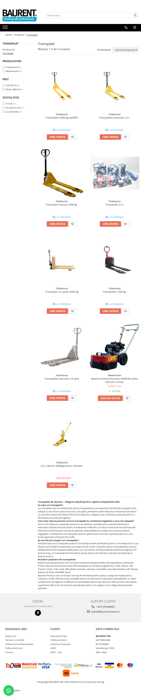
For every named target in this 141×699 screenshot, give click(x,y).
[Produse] (6, 28)
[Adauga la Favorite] (73, 137)
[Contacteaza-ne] (126, 27)
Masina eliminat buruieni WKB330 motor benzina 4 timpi (114, 380)
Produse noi (9, 49)
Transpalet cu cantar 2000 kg (61, 291)
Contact (9, 652)
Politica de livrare (14, 648)
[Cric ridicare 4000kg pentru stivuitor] (61, 434)
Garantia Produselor (60, 644)
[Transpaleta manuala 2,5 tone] (61, 347)
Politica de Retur (58, 640)
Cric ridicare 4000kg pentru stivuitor (62, 465)
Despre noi (10, 636)
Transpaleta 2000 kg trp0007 (61, 117)
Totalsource (12, 67)
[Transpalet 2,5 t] (114, 173)
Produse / (20, 34)
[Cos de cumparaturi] (134, 27)
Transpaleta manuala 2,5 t (114, 117)
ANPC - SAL (56, 652)
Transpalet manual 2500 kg (62, 204)
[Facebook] (38, 613)
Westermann (12, 71)
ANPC (53, 648)
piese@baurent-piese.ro (105, 611)
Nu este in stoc (13, 107)
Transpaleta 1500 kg (115, 291)
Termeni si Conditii (14, 640)
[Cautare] (135, 15)
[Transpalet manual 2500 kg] (61, 173)
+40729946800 (105, 606)
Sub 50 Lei (11, 85)
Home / (9, 34)
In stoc (9, 103)
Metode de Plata (58, 636)
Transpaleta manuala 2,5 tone (61, 378)
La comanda (12, 111)
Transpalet (8, 53)
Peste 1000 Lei (13, 89)
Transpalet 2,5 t (115, 204)
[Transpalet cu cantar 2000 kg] (61, 260)
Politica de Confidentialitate (19, 644)
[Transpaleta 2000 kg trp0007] (61, 86)
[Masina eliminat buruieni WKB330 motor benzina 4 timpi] (114, 347)
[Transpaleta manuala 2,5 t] (114, 86)
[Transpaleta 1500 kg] (114, 260)
